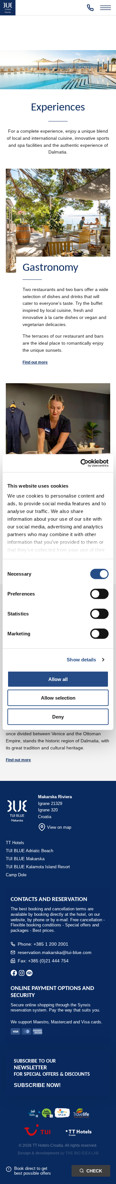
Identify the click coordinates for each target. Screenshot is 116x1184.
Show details (81, 659)
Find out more (35, 362)
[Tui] (37, 1133)
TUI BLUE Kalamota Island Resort (38, 866)
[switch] (99, 593)
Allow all (58, 679)
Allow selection (58, 698)
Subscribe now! (37, 1085)
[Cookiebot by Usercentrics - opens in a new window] (82, 463)
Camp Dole (16, 874)
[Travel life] (81, 1113)
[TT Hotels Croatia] (79, 1137)
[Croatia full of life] (62, 1113)
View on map (59, 827)
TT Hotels (15, 842)
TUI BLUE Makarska (25, 858)
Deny (58, 716)
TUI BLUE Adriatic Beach (29, 850)
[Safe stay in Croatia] (40, 1113)
